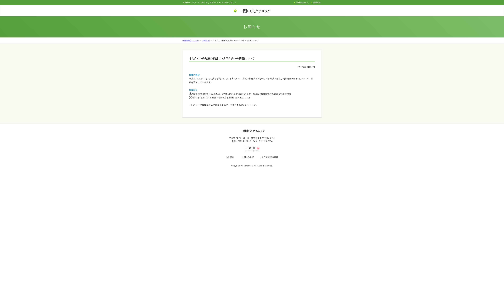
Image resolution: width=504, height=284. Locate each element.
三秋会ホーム (302, 2)
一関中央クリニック (190, 40)
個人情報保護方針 (269, 157)
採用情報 (317, 2)
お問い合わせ (248, 157)
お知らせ (206, 40)
